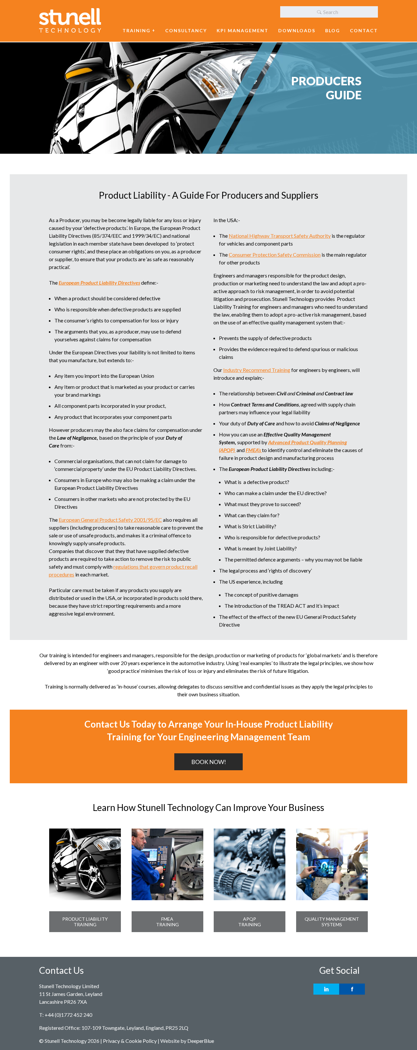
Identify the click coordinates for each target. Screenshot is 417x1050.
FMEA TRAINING (167, 921)
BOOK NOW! (208, 761)
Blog (332, 30)
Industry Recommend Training (256, 370)
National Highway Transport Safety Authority (280, 236)
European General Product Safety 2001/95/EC (110, 520)
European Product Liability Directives (99, 282)
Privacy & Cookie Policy (130, 1041)
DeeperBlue (200, 1041)
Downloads (296, 30)
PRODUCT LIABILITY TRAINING (85, 921)
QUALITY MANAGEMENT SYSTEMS (332, 921)
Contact (364, 30)
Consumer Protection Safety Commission (275, 254)
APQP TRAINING (249, 921)
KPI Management (242, 30)
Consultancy (186, 30)
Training (136, 30)
